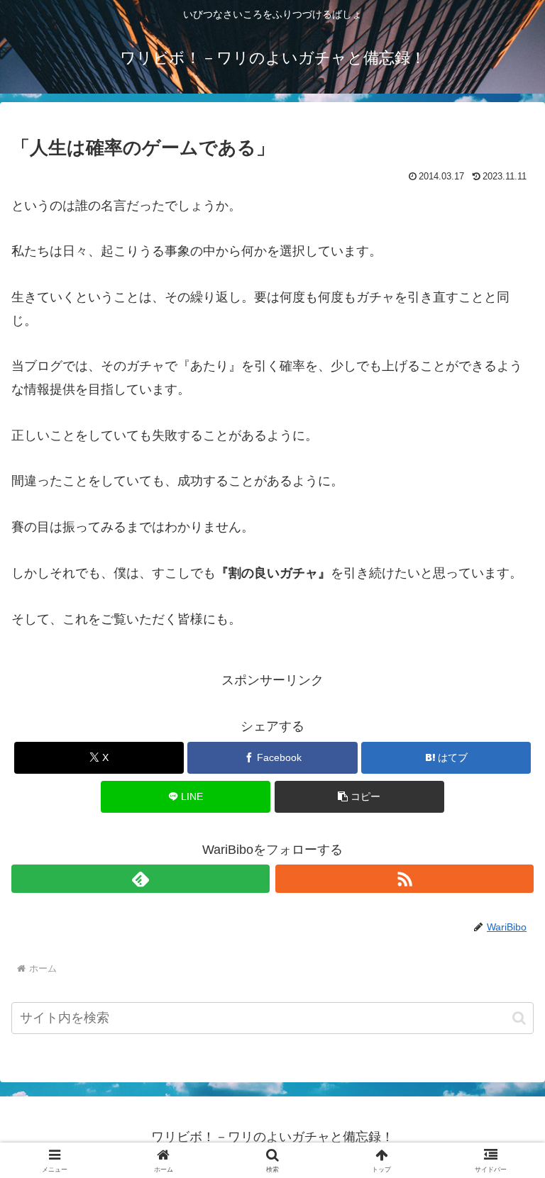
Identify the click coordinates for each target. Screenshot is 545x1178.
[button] (359, 797)
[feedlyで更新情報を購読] (140, 879)
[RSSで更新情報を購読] (404, 879)
